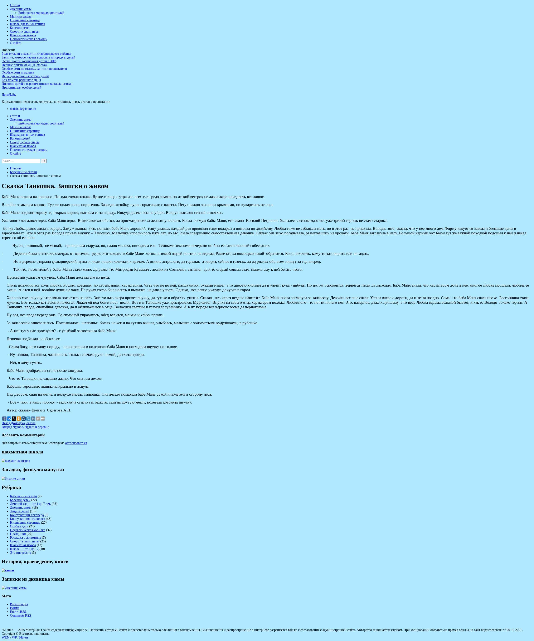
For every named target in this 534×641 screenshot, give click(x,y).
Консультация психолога (27, 518)
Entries (18, 611)
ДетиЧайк (9, 94)
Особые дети (19, 526)
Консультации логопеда (27, 515)
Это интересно (20, 552)
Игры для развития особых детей (25, 76)
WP (14, 637)
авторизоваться (76, 443)
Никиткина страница (25, 20)
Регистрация (19, 604)
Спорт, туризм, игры (24, 31)
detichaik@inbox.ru (23, 108)
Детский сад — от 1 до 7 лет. (30, 503)
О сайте (15, 42)
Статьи (15, 5)
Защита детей (19, 511)
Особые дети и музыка (18, 72)
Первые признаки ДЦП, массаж (24, 65)
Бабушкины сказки (23, 496)
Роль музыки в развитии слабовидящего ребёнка (36, 53)
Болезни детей (20, 27)
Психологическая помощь (28, 39)
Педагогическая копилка (27, 530)
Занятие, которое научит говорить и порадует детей (38, 57)
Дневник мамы (20, 9)
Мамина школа (20, 16)
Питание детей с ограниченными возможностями (37, 83)
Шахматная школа (23, 35)
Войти (14, 608)
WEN (5, 637)
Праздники (18, 534)
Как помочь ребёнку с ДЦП (21, 80)
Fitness (23, 637)
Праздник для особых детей (21, 87)
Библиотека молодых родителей (41, 12)
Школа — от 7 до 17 (24, 549)
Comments (20, 615)
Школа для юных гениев (27, 24)
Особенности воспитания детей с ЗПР (29, 61)
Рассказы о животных (25, 537)
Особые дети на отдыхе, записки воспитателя (34, 68)
